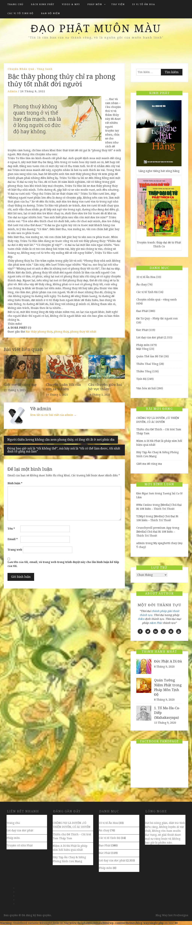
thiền (141, 618)
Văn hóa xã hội (146, 388)
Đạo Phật (142, 310)
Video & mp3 (71, 4)
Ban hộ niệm (50, 13)
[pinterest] (170, 631)
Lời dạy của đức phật (149, 337)
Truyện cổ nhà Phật (20, 845)
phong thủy (61, 331)
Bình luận (15, 483)
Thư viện (118, 4)
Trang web (15, 549)
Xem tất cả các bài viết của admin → (53, 414)
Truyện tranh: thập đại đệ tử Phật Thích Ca (159, 244)
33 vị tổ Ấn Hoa (143, 4)
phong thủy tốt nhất (83, 331)
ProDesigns (180, 915)
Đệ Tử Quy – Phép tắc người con (157, 318)
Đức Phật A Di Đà (168, 661)
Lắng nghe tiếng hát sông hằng (159, 170)
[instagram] (163, 631)
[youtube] (178, 631)
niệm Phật (155, 622)
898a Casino (144, 504)
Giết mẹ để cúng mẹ (20, 385)
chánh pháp (159, 611)
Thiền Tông (144, 371)
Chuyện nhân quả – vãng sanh (156, 299)
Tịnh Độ (141, 378)
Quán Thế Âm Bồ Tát (149, 356)
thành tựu (146, 614)
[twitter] (147, 631)
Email (13, 539)
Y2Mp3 (140, 516)
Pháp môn (94, 4)
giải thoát (173, 611)
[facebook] (140, 631)
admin (12, 91)
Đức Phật (142, 329)
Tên (11, 528)
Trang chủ (15, 4)
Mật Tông (142, 348)
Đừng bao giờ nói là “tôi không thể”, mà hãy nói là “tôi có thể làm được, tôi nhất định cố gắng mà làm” (63, 450)
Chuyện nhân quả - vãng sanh (30, 69)
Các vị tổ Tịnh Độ (21, 13)
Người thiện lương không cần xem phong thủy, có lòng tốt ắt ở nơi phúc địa (60, 439)
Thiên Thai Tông (147, 363)
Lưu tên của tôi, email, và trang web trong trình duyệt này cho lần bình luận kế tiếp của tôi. (63, 564)
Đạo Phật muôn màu (96, 29)
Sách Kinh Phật (42, 4)
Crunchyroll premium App (153, 527)
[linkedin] (155, 631)
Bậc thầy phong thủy (39, 331)
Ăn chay (141, 284)
